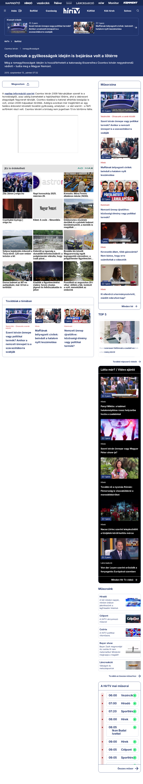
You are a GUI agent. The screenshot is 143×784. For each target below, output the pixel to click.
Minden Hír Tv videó (122, 579)
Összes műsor (125, 768)
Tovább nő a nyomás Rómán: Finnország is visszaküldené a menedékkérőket (117, 491)
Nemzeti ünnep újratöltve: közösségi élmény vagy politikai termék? (75, 338)
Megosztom (18, 84)
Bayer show (106, 643)
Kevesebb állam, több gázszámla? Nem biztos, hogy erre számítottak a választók (119, 255)
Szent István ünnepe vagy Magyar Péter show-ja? (119, 450)
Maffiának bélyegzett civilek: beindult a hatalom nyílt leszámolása (115, 27)
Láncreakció (106, 563)
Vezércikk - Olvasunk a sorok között (18, 327)
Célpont (104, 615)
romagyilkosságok (31, 48)
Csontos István (11, 48)
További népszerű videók (125, 361)
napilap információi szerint (19, 93)
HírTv (6, 41)
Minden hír (127, 306)
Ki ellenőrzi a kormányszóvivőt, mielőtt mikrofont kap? (118, 296)
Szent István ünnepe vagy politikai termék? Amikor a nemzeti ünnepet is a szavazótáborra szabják (50, 29)
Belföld (18, 41)
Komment (68, 326)
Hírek (37, 326)
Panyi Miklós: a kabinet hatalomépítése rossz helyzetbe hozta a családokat (118, 410)
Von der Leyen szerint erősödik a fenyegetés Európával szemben (119, 569)
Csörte (103, 629)
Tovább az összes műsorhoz (122, 676)
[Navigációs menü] (5, 10)
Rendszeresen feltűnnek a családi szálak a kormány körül (119, 350)
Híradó (103, 596)
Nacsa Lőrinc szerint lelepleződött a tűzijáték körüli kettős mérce (119, 531)
